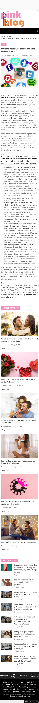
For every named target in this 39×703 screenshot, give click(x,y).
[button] (37, 31)
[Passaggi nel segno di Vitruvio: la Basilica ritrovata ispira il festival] (6, 594)
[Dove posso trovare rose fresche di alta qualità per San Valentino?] (19, 364)
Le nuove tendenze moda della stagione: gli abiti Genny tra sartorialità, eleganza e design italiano (25, 568)
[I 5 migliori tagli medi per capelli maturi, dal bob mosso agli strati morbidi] (6, 634)
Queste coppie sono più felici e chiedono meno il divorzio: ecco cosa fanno (19, 340)
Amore (4, 44)
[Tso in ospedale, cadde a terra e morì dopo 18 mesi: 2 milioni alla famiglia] (6, 646)
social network (6, 118)
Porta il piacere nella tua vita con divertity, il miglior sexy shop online (17, 502)
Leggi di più (5, 348)
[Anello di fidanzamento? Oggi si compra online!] (19, 527)
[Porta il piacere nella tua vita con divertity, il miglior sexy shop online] (19, 486)
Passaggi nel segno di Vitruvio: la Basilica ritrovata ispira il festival (25, 594)
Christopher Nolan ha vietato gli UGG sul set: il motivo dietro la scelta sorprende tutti (26, 606)
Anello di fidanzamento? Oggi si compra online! (18, 542)
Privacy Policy (13, 675)
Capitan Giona (30, 295)
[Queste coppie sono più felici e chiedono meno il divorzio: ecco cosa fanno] (19, 324)
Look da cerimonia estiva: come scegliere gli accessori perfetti (24, 582)
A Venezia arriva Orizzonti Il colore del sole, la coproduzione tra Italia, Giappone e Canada (24, 620)
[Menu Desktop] (3, 31)
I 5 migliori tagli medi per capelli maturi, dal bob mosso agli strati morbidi (25, 633)
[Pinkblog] (12, 19)
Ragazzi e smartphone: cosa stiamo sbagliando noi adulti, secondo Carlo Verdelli (25, 658)
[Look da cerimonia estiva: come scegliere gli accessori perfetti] (6, 582)
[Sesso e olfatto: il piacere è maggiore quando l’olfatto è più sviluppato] (19, 446)
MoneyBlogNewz (7, 297)
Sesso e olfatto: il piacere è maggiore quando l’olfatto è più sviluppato (18, 462)
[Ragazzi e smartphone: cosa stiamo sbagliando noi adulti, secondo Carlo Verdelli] (6, 658)
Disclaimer (24, 675)
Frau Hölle (20, 295)
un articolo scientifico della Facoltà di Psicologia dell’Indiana (19, 96)
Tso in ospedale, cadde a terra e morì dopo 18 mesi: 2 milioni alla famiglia (25, 646)
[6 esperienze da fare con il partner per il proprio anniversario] (19, 405)
